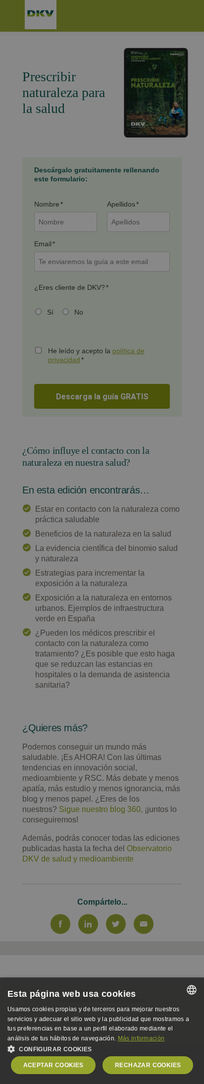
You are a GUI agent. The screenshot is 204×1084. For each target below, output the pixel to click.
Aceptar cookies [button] (53, 1065)
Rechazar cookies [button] (148, 1065)
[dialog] (102, 1030)
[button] (102, 1048)
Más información (141, 1038)
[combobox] (192, 990)
